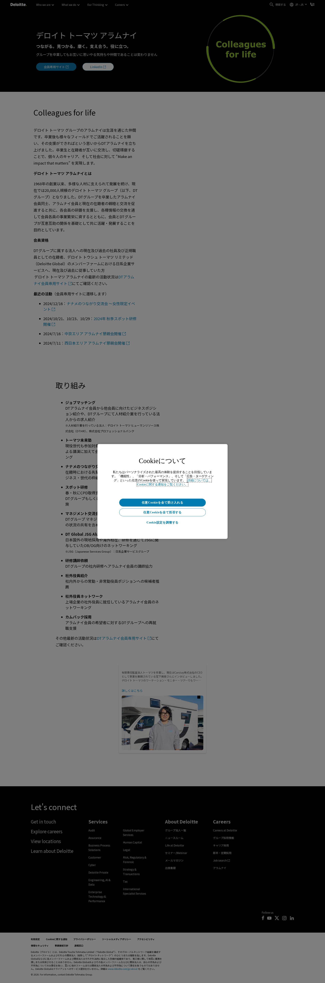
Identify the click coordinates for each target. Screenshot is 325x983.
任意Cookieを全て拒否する (162, 512)
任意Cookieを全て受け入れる (162, 502)
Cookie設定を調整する (162, 522)
